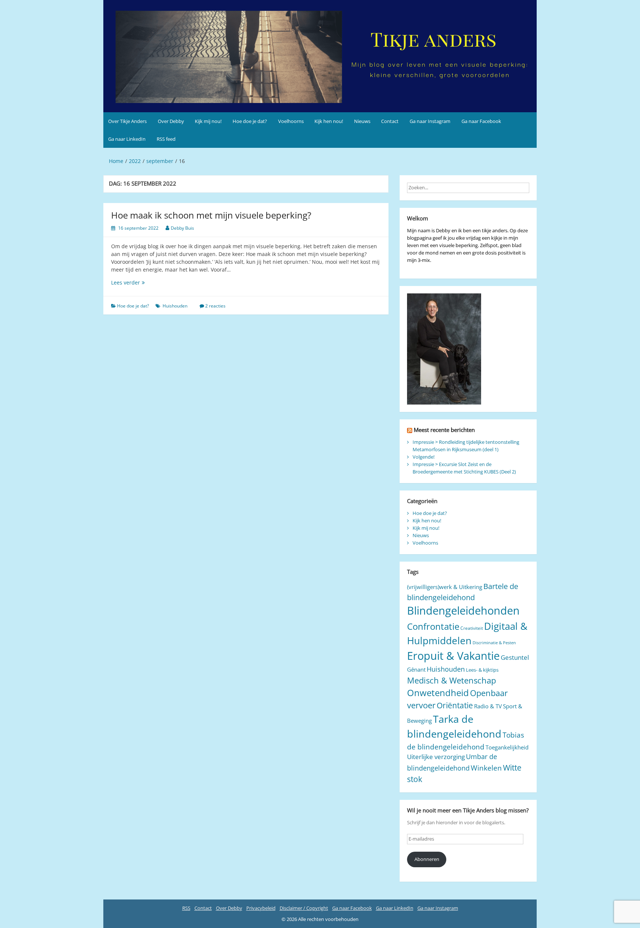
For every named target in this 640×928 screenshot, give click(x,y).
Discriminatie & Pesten (494, 642)
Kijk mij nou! (208, 121)
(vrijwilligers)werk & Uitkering (444, 587)
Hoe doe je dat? (250, 121)
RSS (186, 908)
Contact (390, 121)
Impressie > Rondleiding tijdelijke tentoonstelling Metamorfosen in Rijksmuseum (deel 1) (466, 446)
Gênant (416, 669)
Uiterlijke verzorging (436, 756)
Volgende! (423, 456)
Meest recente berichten (444, 429)
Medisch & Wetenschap (451, 680)
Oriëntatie (455, 705)
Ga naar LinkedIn (127, 139)
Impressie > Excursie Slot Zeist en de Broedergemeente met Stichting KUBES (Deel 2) (464, 468)
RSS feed (166, 139)
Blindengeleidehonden (463, 610)
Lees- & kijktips (482, 669)
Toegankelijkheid (507, 747)
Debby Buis (182, 228)
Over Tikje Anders (127, 121)
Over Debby (171, 121)
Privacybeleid (261, 908)
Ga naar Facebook (481, 121)
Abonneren (426, 859)
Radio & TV (488, 706)
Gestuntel (515, 657)
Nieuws (362, 121)
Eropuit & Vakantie (453, 655)
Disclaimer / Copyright (304, 908)
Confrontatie (433, 626)
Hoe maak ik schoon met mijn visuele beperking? (211, 215)
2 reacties (215, 306)
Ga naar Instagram (430, 121)
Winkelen (486, 767)
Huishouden (175, 306)
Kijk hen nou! (328, 121)
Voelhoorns (291, 121)
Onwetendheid (438, 693)
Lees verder (139, 282)
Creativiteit (471, 628)
